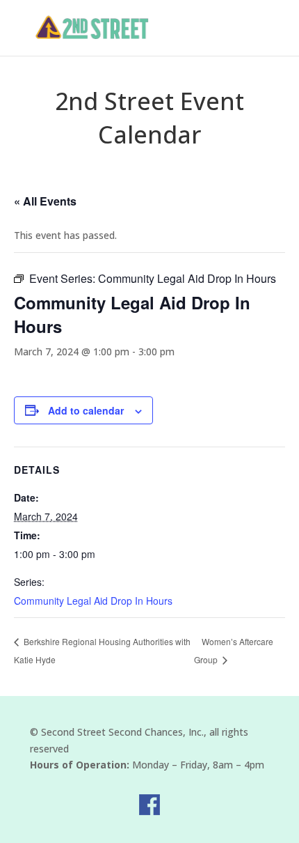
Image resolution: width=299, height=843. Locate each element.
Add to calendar (86, 410)
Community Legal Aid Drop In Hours (93, 601)
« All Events (45, 201)
